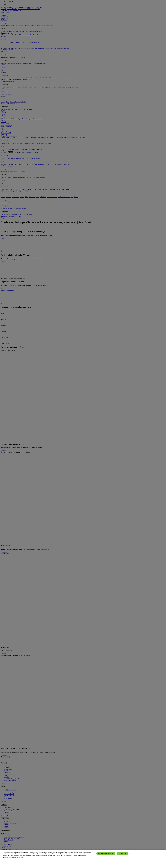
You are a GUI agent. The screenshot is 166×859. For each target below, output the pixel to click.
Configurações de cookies (105, 853)
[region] (83, 854)
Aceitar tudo (122, 853)
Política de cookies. (18, 857)
